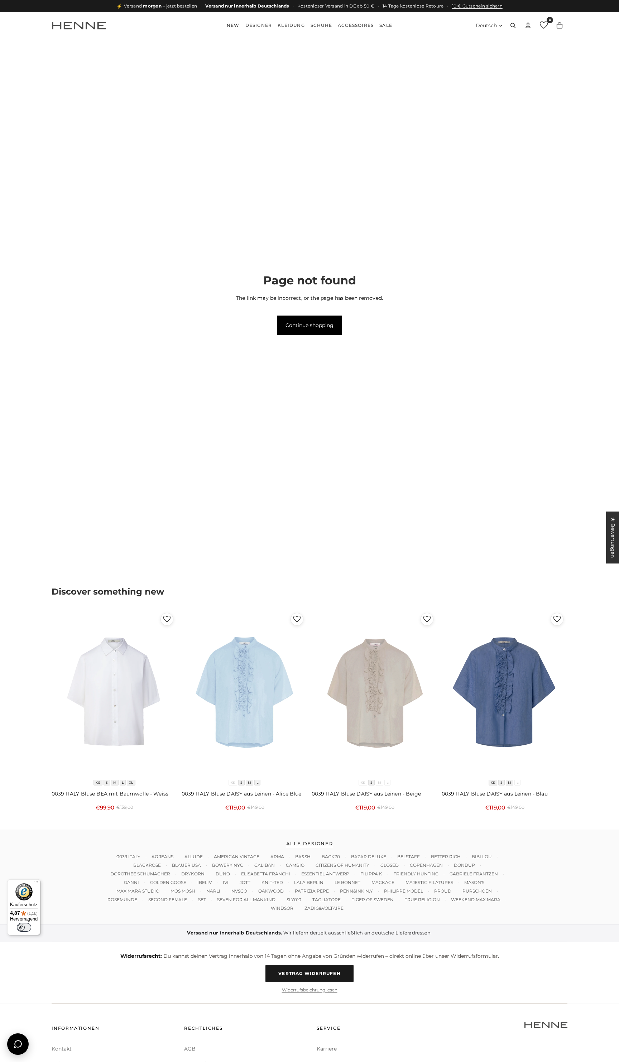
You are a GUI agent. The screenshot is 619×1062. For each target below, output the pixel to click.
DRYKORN (193, 873)
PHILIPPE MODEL (403, 891)
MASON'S (474, 882)
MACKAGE (382, 882)
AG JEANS (162, 856)
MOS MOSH (183, 891)
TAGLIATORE (326, 899)
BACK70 (331, 856)
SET (202, 899)
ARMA (277, 856)
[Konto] (528, 25)
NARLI (213, 891)
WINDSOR (282, 908)
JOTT (245, 882)
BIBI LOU (482, 856)
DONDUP (464, 865)
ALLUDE (193, 856)
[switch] (24, 927)
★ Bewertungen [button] (613, 537)
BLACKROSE (147, 865)
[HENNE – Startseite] (79, 25)
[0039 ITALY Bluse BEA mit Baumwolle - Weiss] (114, 692)
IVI (226, 882)
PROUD (442, 891)
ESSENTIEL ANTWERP (325, 873)
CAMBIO (295, 865)
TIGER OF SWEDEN (373, 899)
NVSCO (239, 891)
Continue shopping (309, 325)
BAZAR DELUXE (368, 856)
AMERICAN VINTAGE (236, 856)
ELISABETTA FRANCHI (265, 873)
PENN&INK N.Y (356, 891)
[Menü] (36, 883)
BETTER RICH (446, 856)
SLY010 (294, 899)
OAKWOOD (271, 891)
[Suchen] (513, 25)
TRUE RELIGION (422, 899)
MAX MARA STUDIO (137, 891)
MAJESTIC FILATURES (429, 882)
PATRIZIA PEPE (312, 891)
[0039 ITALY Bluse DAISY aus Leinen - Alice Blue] (244, 692)
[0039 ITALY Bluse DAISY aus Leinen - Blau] (504, 692)
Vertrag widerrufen (309, 973)
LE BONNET (347, 882)
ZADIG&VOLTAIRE (324, 908)
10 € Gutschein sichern (477, 6)
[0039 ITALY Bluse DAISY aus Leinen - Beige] (374, 692)
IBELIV (204, 882)
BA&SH (303, 856)
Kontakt (62, 1048)
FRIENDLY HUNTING (415, 873)
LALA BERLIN (308, 882)
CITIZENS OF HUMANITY (342, 865)
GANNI (131, 882)
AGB (190, 1048)
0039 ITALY (128, 856)
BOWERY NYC (227, 865)
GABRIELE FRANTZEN (474, 873)
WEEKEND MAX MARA (475, 899)
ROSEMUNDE (122, 899)
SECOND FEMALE (167, 899)
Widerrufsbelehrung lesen (309, 989)
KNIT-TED (272, 882)
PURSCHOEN (477, 891)
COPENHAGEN (426, 865)
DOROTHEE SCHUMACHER (140, 873)
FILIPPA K (371, 873)
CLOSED (389, 865)
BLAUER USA (186, 865)
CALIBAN (264, 865)
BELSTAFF (408, 856)
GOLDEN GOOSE (168, 882)
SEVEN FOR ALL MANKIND (246, 899)
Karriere (327, 1048)
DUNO (223, 873)
